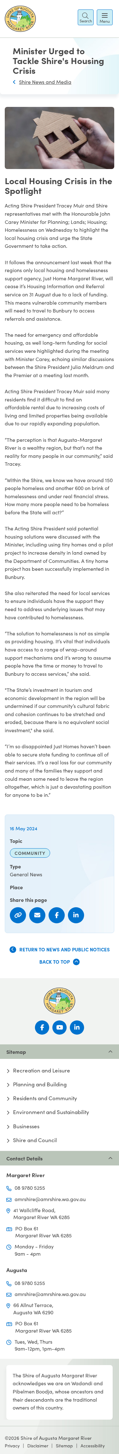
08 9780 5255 (30, 1187)
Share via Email (37, 915)
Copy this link (18, 915)
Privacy (12, 1446)
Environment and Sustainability (51, 1112)
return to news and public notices (64, 949)
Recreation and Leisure (41, 1070)
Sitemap (64, 1446)
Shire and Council (35, 1140)
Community (30, 853)
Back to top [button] (54, 961)
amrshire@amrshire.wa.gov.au (50, 1199)
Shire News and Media (45, 82)
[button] (86, 17)
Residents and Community (45, 1098)
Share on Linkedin (76, 915)
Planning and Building (40, 1084)
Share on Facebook (57, 915)
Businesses (26, 1126)
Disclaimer (37, 1446)
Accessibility (93, 1446)
